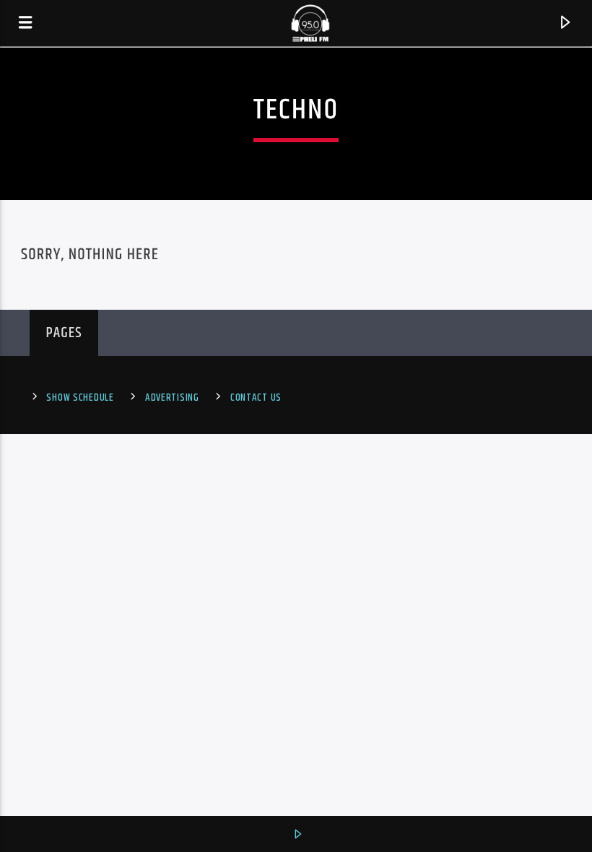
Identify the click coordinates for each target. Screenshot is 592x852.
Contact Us (256, 398)
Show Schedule (79, 398)
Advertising (172, 398)
